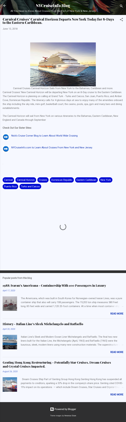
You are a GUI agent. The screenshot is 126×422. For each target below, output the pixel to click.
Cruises (43, 179)
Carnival (8, 179)
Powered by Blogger (65, 409)
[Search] (121, 7)
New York (106, 179)
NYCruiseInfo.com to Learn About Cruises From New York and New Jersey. (52, 147)
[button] (121, 20)
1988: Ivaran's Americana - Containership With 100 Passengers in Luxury (54, 285)
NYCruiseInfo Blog (53, 5)
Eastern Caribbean (86, 179)
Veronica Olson (70, 416)
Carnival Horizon (26, 179)
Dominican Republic (61, 179)
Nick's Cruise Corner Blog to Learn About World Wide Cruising (44, 135)
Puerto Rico (10, 186)
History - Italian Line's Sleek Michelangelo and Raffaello (43, 324)
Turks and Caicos (30, 186)
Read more (116, 313)
